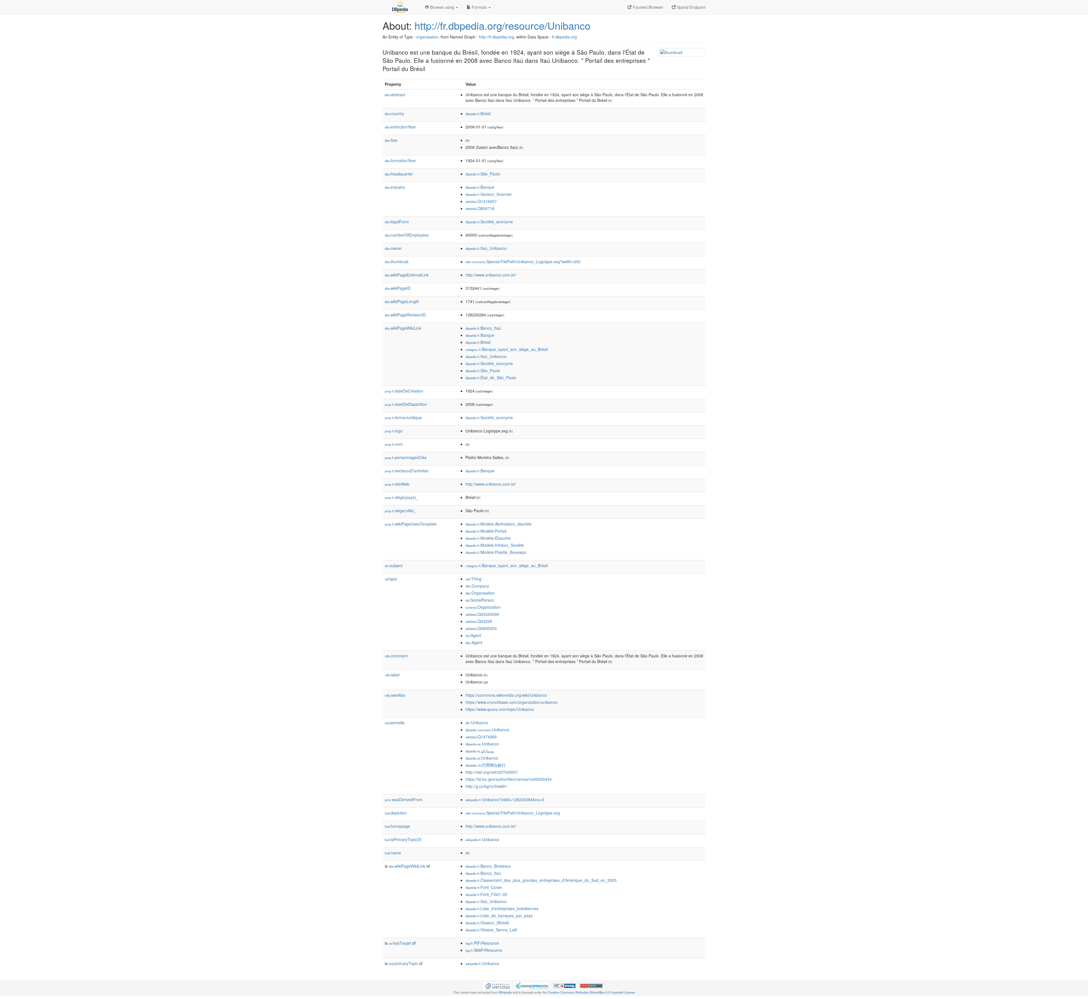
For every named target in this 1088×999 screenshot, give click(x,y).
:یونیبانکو (480, 751)
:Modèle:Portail (486, 531)
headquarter (399, 174)
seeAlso (395, 695)
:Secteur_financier (489, 194)
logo (394, 431)
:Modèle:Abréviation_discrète (499, 524)
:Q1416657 (481, 201)
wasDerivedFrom (403, 799)
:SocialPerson (480, 600)
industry (395, 187)
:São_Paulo (483, 174)
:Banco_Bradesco (488, 866)
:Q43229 (479, 621)
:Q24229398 (482, 614)
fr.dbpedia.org (564, 37)
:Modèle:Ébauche (488, 538)
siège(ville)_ (400, 510)
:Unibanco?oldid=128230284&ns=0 (505, 799)
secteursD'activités (406, 470)
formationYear (400, 160)
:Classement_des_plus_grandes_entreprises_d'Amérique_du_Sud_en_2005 (541, 880)
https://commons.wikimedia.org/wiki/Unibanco (506, 695)
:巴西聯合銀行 (486, 765)
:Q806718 (480, 208)
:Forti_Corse (484, 887)
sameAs (395, 722)
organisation (427, 37)
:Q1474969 (481, 736)
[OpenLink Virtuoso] (497, 985)
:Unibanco (477, 722)
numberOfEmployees (407, 235)
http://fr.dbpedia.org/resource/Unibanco (502, 25)
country (394, 113)
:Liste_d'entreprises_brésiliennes (502, 908)
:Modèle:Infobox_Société (495, 545)
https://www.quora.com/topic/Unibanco (500, 709)
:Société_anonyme (489, 221)
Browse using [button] (442, 7)
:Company (477, 586)
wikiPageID (398, 288)
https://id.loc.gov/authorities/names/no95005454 (509, 779)
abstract (395, 94)
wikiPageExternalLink (407, 275)
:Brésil (478, 113)
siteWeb (397, 484)
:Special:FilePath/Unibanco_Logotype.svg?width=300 (523, 261)
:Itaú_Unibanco (486, 248)
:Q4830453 (481, 628)
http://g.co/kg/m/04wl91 (486, 786)
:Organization (483, 607)
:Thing (473, 579)
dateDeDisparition (406, 404)
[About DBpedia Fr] (399, 7)
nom (394, 444)
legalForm (397, 221)
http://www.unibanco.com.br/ (491, 275)
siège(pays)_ (401, 497)
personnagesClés (405, 457)
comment (396, 656)
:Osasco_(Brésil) (487, 922)
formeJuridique (403, 417)
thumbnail (396, 261)
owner (393, 248)
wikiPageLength (402, 301)
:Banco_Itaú (483, 328)
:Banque (480, 187)
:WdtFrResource (484, 950)
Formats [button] (479, 7)
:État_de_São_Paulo (491, 377)
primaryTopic (403, 963)
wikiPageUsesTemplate (411, 524)
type (391, 579)
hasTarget (400, 943)
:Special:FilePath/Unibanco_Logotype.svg (513, 813)
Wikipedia (505, 992)
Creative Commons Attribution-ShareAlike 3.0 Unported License (591, 992)
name (393, 853)
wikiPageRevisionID (405, 315)
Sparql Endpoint (691, 7)
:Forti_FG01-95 (486, 894)
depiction (396, 813)
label (392, 675)
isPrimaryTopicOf (403, 839)
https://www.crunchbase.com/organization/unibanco (512, 702)
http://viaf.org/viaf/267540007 (492, 772)
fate (391, 140)
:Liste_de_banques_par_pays (499, 915)
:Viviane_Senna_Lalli (491, 929)
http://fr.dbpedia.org (496, 37)
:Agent (473, 635)
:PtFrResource (482, 943)
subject (394, 565)
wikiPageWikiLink (403, 328)
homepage (397, 826)
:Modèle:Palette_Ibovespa (496, 552)
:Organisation (480, 593)
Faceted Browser (647, 7)
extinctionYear (400, 127)
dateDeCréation (404, 391)
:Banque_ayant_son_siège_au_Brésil (507, 349)
